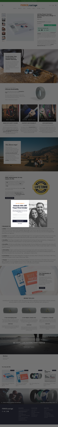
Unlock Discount (20, 221)
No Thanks (20, 223)
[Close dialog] (46, 201)
